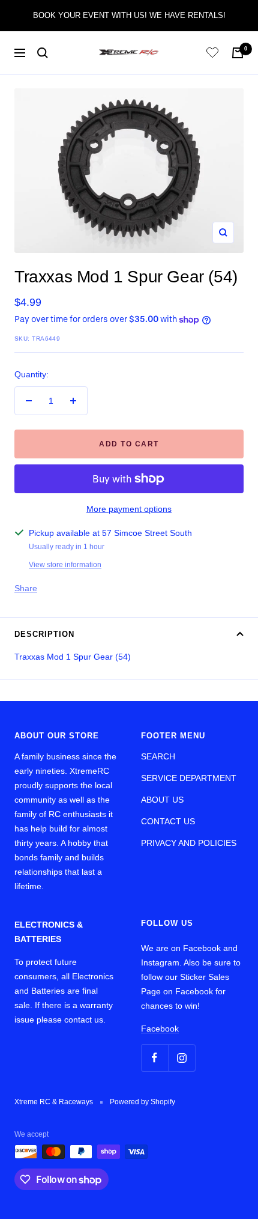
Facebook (160, 1028)
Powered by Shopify (142, 1102)
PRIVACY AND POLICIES (188, 843)
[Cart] (238, 52)
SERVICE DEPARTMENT (188, 778)
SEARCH (158, 756)
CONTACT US (168, 821)
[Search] (42, 52)
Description (44, 634)
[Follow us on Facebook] (154, 1057)
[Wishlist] (212, 54)
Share (25, 588)
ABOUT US (162, 799)
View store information (65, 565)
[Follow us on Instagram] (181, 1057)
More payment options (129, 509)
